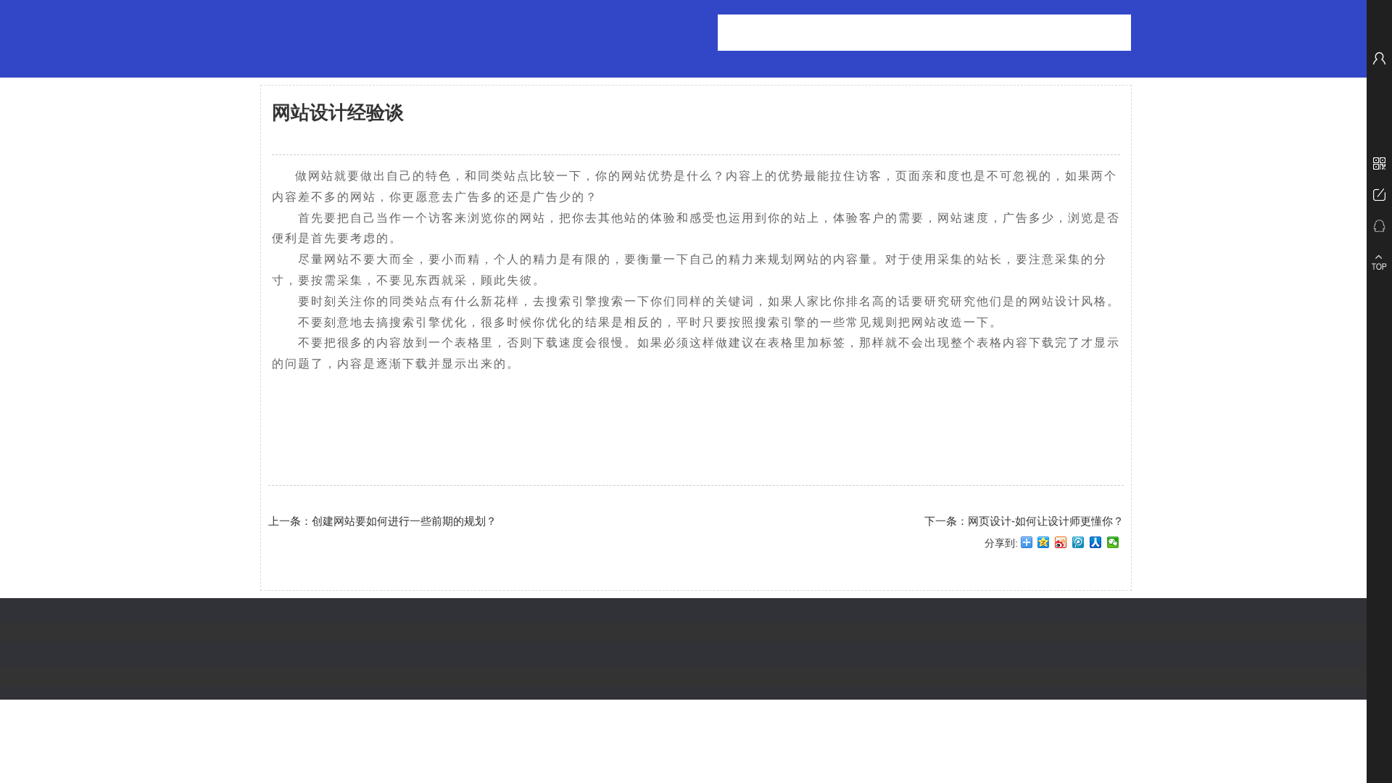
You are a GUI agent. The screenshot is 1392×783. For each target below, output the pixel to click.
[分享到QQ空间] (1043, 547)
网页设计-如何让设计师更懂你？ (1046, 521)
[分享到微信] (1113, 547)
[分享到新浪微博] (1061, 547)
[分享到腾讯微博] (1078, 547)
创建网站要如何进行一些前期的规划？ (404, 521)
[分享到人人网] (1096, 547)
